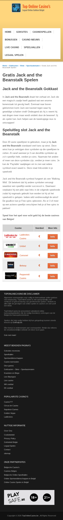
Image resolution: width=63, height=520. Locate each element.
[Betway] (10, 268)
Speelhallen (8, 354)
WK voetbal (8, 384)
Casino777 (8, 402)
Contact (7, 450)
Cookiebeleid (9, 435)
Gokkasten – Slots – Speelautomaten (24, 66)
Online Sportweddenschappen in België (20, 479)
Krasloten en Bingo (11, 373)
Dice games (9, 366)
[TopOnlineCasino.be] (31, 12)
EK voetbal (8, 388)
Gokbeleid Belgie (11, 442)
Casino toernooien (11, 362)
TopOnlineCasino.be (30, 516)
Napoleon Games (11, 409)
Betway (23, 266)
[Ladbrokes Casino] (10, 238)
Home (5, 66)
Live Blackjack (10, 377)
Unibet (23, 246)
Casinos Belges (10, 471)
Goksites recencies (12, 351)
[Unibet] (10, 247)
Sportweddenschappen (13, 358)
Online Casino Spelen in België (16, 482)
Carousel (24, 255)
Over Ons (8, 431)
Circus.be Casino (11, 406)
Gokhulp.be (17, 322)
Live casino (8, 380)
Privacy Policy (10, 438)
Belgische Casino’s (11, 467)
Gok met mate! (10, 335)
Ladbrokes (8, 417)
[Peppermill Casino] (11, 278)
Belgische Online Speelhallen (15, 475)
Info (52, 236)
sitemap (7, 453)
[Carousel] (10, 257)
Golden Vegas (9, 413)
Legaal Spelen (9, 446)
